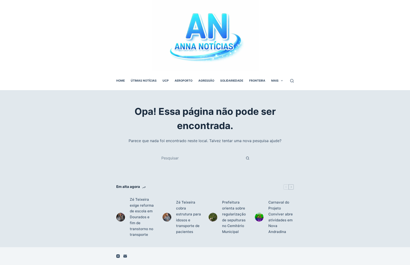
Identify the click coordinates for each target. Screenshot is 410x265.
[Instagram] (118, 256)
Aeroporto (183, 80)
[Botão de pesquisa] (247, 158)
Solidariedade (231, 80)
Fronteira (257, 80)
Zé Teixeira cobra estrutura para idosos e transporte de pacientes (188, 217)
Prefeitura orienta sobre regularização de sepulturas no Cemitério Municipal (234, 217)
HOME (120, 80)
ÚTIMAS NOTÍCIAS (144, 80)
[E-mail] (125, 256)
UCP (166, 80)
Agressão (206, 80)
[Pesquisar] (292, 81)
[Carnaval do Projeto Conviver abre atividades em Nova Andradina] (259, 217)
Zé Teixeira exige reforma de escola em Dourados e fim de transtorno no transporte (142, 217)
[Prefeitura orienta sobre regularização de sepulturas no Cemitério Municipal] (213, 217)
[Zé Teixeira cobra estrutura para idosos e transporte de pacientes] (167, 217)
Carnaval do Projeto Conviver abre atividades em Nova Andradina (280, 217)
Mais (275, 80)
